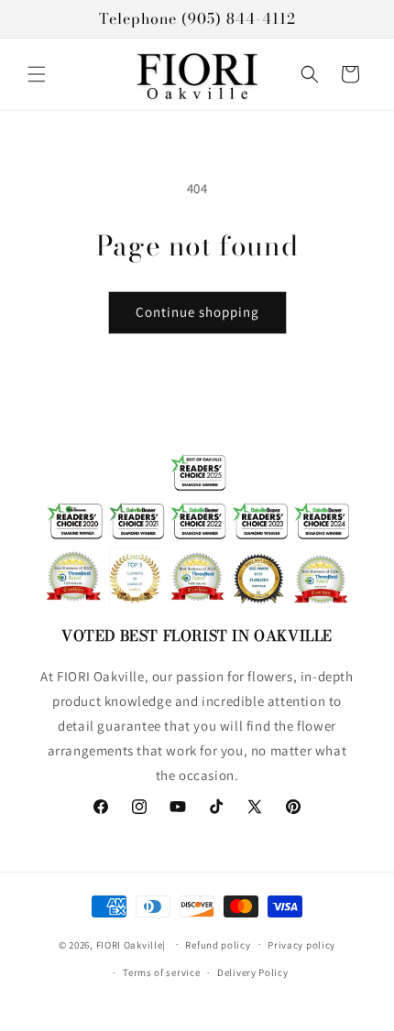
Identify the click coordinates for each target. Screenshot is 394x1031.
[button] (36, 74)
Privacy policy (301, 945)
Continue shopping (197, 311)
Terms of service (161, 972)
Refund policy (217, 945)
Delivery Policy (253, 972)
